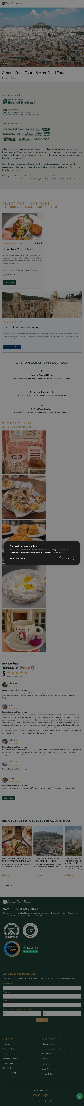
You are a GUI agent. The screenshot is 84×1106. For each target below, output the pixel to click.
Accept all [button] (66, 558)
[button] (17, 558)
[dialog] (42, 553)
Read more (58, 552)
